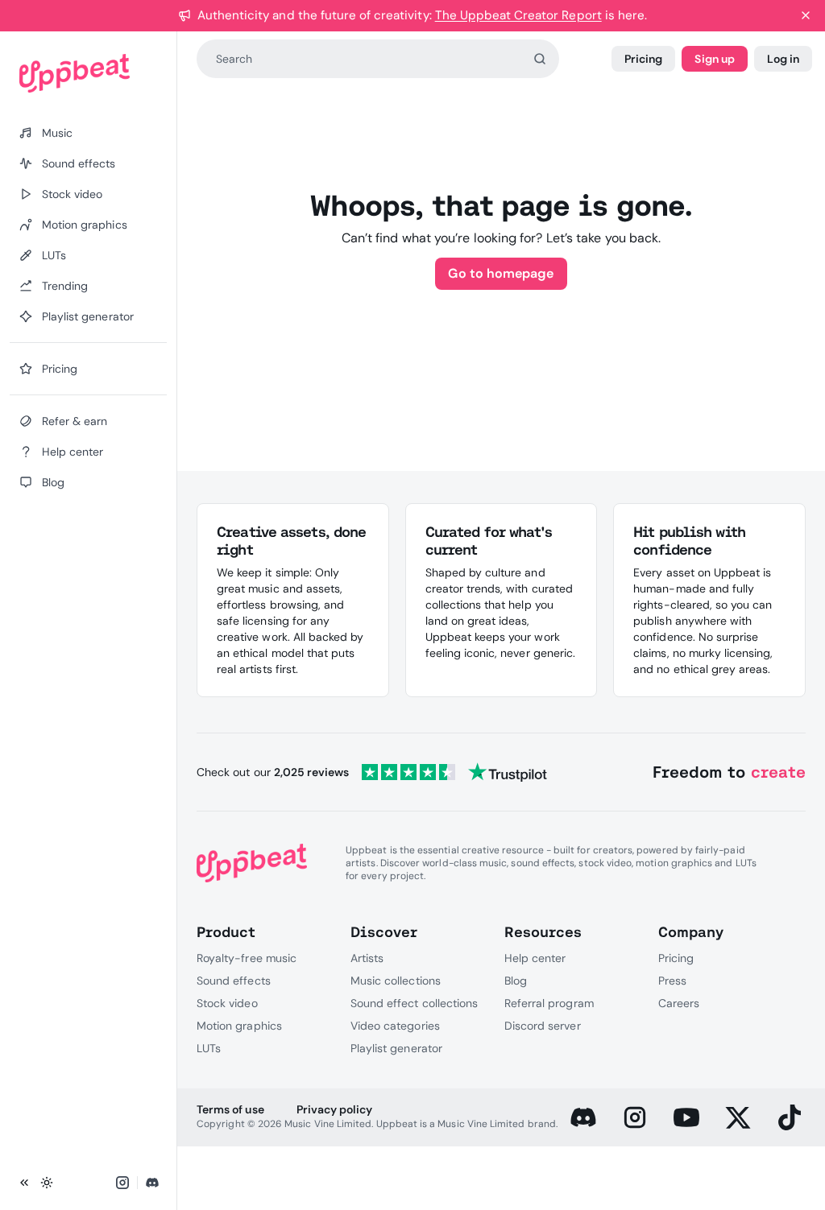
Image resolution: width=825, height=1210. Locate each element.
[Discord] (583, 1117)
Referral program (549, 1003)
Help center (535, 958)
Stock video (227, 1003)
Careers (678, 1003)
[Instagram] (635, 1117)
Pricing (643, 59)
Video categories (395, 1025)
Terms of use (230, 1109)
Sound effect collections (414, 1003)
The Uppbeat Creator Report (518, 15)
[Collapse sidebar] (24, 1182)
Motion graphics (239, 1025)
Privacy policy (334, 1109)
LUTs (209, 1048)
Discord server (542, 1025)
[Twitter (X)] (738, 1117)
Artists (366, 958)
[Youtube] (686, 1117)
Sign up (714, 59)
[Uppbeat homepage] (88, 73)
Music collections (395, 980)
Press (672, 980)
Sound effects (234, 980)
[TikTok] (789, 1117)
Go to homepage (500, 273)
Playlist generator (396, 1048)
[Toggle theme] (46, 1182)
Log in (783, 59)
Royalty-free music (246, 958)
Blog (515, 980)
